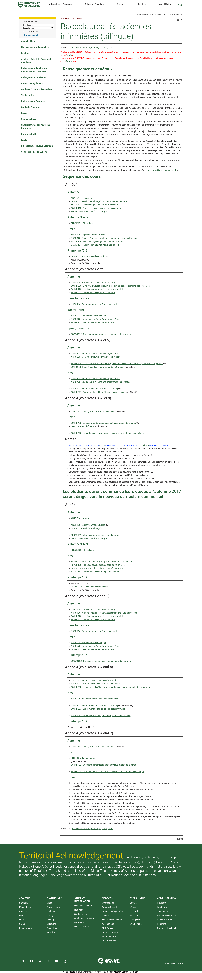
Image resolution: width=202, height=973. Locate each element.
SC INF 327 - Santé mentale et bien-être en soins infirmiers (98, 392)
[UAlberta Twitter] (40, 961)
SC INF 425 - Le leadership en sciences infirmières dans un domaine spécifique (107, 433)
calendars (70, 972)
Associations (108, 924)
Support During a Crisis (112, 911)
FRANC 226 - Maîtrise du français (86, 528)
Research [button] (120, 4)
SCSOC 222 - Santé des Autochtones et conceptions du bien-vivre (101, 334)
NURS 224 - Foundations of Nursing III (88, 315)
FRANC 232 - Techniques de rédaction (88, 256)
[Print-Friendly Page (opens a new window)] (178, 19)
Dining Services (81, 926)
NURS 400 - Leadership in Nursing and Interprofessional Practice (100, 382)
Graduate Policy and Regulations (36, 89)
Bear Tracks (135, 915)
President (161, 903)
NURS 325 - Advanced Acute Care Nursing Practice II (95, 378)
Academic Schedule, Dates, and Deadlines (36, 61)
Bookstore (51, 911)
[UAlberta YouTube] (56, 961)
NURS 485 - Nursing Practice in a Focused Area (92, 411)
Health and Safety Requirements (162, 170)
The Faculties (27, 95)
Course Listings (28, 119)
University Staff (28, 134)
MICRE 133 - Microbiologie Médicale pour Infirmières (95, 205)
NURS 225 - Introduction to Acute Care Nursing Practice (96, 319)
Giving (22, 924)
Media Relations (26, 907)
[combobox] (159, 14)
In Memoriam (25, 928)
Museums (51, 924)
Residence (79, 922)
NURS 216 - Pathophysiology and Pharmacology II (94, 304)
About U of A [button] (165, 4)
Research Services (110, 940)
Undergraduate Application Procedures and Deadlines (34, 70)
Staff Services (108, 928)
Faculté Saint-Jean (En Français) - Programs (92, 47)
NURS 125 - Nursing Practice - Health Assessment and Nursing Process (104, 238)
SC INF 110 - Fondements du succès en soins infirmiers (96, 208)
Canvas (133, 903)
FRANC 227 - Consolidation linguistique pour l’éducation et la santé (101, 561)
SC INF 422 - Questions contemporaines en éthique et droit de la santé (103, 423)
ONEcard (134, 911)
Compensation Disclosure (169, 928)
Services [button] (142, 4)
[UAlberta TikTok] (65, 961)
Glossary (25, 113)
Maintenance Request (112, 919)
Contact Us (24, 903)
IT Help (105, 915)
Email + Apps (136, 924)
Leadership (162, 907)
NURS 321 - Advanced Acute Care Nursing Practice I (95, 353)
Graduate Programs (30, 107)
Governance (162, 911)
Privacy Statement (165, 919)
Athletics (51, 932)
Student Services (110, 932)
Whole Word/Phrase (31, 31)
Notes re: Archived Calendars (35, 47)
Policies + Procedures (167, 915)
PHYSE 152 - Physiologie (82, 223)
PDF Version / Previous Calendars (37, 146)
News (22, 915)
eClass (133, 907)
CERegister (135, 919)
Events (22, 919)
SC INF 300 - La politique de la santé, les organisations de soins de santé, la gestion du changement (117, 363)
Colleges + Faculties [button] (94, 4)
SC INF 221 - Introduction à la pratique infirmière (93, 292)
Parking (50, 919)
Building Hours (53, 907)
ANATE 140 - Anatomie (81, 198)
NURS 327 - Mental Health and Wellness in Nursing (94, 388)
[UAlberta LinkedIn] (23, 961)
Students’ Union (81, 914)
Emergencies (108, 903)
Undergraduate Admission (33, 77)
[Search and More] (179, 4)
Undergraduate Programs (33, 101)
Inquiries (25, 53)
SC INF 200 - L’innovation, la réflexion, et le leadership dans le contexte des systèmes (110, 286)
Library (50, 915)
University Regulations (32, 83)
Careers (23, 911)
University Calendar (83, 905)
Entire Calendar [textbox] (28, 25)
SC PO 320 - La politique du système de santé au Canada (97, 367)
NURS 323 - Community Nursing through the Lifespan (95, 357)
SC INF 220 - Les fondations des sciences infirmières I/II (97, 289)
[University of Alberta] (29, 5)
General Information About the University (35, 126)
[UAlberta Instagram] (48, 961)
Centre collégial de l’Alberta (34, 152)
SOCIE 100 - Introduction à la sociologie (89, 211)
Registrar (78, 910)
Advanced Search (30, 35)
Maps (49, 903)
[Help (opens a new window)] (181, 19)
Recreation (52, 928)
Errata (24, 140)
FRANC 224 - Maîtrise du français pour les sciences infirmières (99, 201)
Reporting (161, 924)
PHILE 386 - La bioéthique (83, 426)
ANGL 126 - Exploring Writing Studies (88, 234)
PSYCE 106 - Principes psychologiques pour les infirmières (98, 241)
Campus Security (110, 907)
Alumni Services (109, 936)
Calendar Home (28, 41)
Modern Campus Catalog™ (126, 972)
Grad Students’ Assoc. (84, 918)
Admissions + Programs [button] (60, 4)
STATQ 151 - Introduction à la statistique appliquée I (95, 245)
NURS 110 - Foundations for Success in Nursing (93, 282)
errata (102, 445)
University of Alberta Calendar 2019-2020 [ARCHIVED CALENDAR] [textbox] (158, 14)
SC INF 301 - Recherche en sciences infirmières (93, 322)
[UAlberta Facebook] (31, 961)
